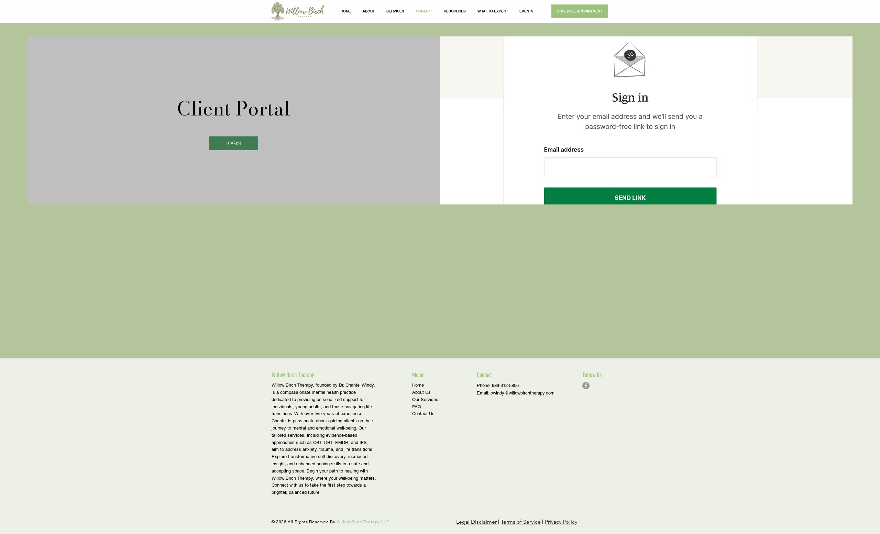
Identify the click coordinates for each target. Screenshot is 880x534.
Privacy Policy (561, 522)
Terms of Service (521, 522)
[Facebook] (586, 385)
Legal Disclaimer (476, 522)
